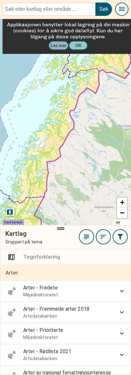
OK (78, 45)
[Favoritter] (86, 236)
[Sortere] (103, 236)
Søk (103, 9)
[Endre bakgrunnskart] (10, 212)
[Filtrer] (120, 236)
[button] (122, 202)
